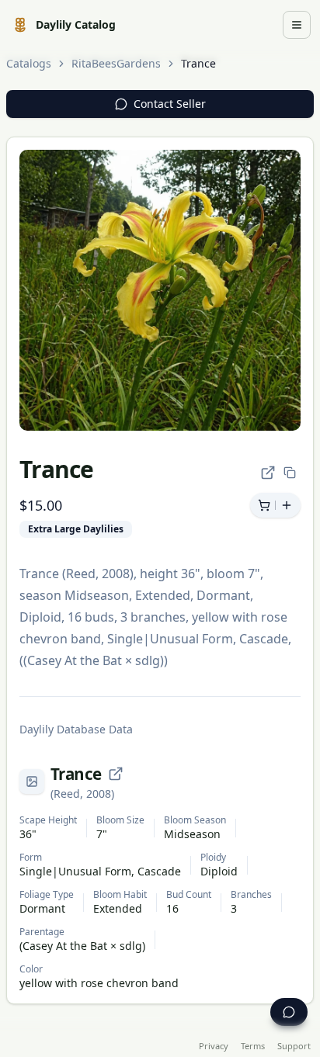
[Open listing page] (268, 472)
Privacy (213, 1046)
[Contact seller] (289, 1012)
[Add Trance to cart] (275, 505)
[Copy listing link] (290, 472)
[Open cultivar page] (115, 773)
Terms (253, 1046)
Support (294, 1046)
